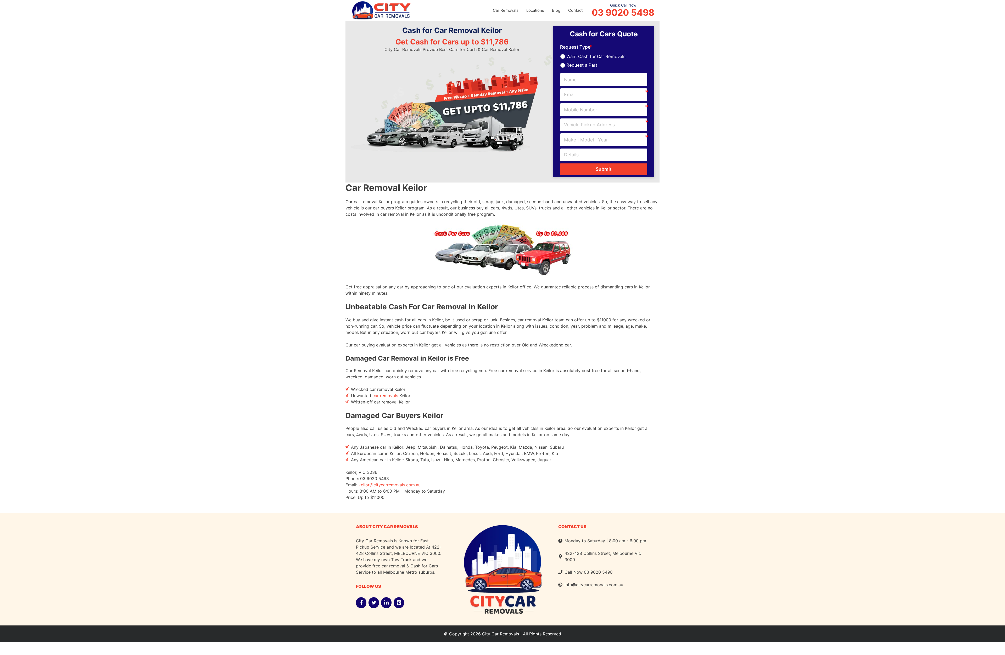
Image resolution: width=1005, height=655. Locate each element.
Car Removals (505, 10)
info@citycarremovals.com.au (594, 584)
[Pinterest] (399, 602)
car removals (385, 395)
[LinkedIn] (386, 602)
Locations (535, 10)
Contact (575, 10)
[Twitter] (373, 602)
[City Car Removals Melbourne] (381, 9)
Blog (556, 10)
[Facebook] (361, 602)
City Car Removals (500, 633)
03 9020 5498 (623, 12)
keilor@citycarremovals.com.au (390, 484)
